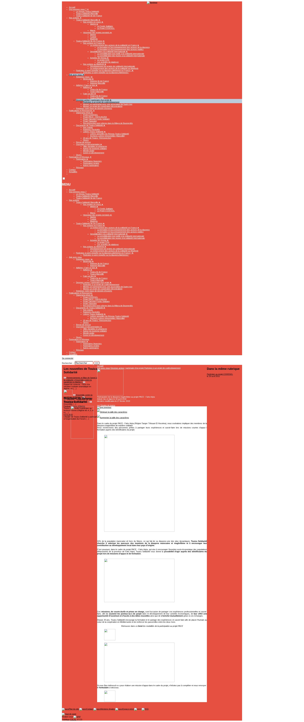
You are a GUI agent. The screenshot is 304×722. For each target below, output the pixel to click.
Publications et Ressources (82, 110)
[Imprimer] (104, 407)
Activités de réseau (99, 58)
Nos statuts (88, 127)
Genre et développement (93, 153)
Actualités (73, 172)
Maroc (93, 30)
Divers (86, 140)
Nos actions (75, 18)
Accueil (72, 7)
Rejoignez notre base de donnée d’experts (94, 108)
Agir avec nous (76, 75)
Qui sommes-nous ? (79, 9)
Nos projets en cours (93, 22)
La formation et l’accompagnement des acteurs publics (120, 49)
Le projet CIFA (103, 60)
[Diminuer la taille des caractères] (112, 412)
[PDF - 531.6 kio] (82, 438)
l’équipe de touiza (107, 405)
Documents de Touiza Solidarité (90, 125)
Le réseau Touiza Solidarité (87, 11)
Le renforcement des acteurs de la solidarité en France (114, 45)
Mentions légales (108, 709)
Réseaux (80, 167)
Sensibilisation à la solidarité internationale (109, 51)
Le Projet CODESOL (106, 28)
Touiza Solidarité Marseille (87, 13)
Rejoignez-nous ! (84, 77)
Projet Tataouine (90, 121)
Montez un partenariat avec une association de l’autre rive (107, 104)
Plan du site (74, 709)
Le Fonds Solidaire (105, 26)
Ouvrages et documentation (89, 144)
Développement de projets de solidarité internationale (112, 66)
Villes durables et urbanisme (95, 146)
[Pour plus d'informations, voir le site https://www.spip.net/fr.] (77, 717)
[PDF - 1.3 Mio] (109, 640)
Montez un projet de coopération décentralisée (102, 106)
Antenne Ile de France (99, 81)
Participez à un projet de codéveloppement (101, 102)
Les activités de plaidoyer (108, 62)
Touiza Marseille (97, 92)
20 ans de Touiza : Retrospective (97, 138)
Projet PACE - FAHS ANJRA (95, 117)
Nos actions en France (94, 43)
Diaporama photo (84, 113)
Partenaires (82, 159)
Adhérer (87, 87)
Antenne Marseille (97, 83)
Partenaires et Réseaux (80, 157)
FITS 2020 (68, 415)
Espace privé (128, 709)
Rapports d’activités (91, 129)
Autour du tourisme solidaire (95, 148)
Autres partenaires (91, 165)
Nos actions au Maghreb (94, 64)
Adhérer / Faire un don (87, 85)
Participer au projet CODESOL (220, 374)
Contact (72, 170)
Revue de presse (83, 142)
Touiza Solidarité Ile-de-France (89, 16)
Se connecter (67, 358)
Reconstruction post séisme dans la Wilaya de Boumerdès (108, 123)
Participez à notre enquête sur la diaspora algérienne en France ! (105, 70)
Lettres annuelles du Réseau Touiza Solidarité (109, 134)
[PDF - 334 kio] (109, 701)
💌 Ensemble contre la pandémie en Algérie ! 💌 (78, 396)
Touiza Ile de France (98, 89)
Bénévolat (88, 79)
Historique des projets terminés (97, 32)
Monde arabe (88, 151)
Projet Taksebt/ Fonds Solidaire (96, 119)
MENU (66, 184)
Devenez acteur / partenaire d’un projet (94, 100)
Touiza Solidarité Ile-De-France (90, 41)
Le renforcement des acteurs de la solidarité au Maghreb (114, 68)
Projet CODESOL (90, 115)
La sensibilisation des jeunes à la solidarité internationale (121, 56)
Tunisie (93, 37)
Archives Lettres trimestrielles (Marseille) (107, 136)
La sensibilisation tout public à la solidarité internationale (120, 54)
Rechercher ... (68, 363)
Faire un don (89, 94)
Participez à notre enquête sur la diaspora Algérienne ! (106, 73)
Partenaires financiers (92, 161)
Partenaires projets (91, 163)
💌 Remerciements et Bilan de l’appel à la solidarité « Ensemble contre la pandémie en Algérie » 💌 (80, 380)
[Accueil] (152, 2)
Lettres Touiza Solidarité (94, 132)
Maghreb (94, 39)
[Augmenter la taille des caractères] (113, 418)
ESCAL (73, 719)
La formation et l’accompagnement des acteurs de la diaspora (123, 47)
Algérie (94, 24)
